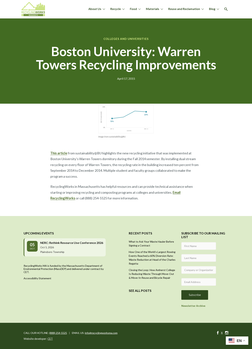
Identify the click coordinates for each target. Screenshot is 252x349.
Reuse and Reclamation (184, 9)
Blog (212, 9)
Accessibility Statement (37, 278)
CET (50, 338)
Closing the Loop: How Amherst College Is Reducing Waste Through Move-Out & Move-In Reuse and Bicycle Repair (152, 273)
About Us (94, 9)
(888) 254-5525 (58, 332)
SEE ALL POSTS (140, 291)
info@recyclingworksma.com (101, 332)
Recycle (115, 9)
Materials (152, 9)
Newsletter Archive (193, 305)
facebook (218, 333)
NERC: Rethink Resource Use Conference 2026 (71, 242)
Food (133, 9)
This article (58, 153)
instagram (226, 333)
